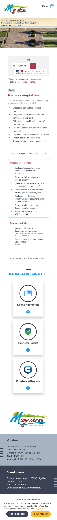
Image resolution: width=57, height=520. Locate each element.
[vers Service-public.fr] (30, 72)
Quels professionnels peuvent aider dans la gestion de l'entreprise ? (27, 171)
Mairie (20, 20)
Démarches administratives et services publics (20, 23)
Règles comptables (29, 82)
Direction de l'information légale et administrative (27, 258)
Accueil (4, 20)
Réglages (40, 508)
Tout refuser (41, 513)
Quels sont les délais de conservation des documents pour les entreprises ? (29, 199)
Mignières (13, 20)
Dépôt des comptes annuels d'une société (31, 134)
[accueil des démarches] (28, 59)
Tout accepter (17, 513)
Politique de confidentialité (28, 499)
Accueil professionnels (19, 79)
